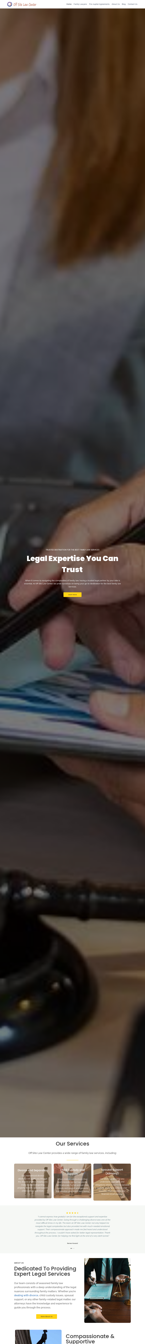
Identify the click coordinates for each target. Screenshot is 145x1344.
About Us (116, 4)
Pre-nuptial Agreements (99, 4)
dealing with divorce (26, 1295)
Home (69, 4)
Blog (124, 4)
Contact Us (132, 4)
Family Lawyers (80, 4)
